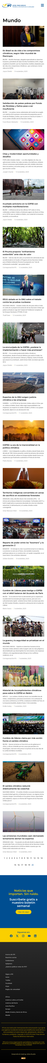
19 (29, 865)
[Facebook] (11, 936)
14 (42, 858)
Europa (7, 1009)
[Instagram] (23, 936)
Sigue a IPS (9, 974)
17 (22, 865)
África (7, 997)
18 (26, 865)
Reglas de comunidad (12, 989)
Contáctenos (9, 960)
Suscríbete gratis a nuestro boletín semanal (23, 903)
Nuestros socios (11, 957)
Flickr (7, 986)
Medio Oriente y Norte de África (16, 1012)
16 (19, 865)
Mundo (7, 1015)
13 (38, 858)
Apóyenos (8, 963)
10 (28, 858)
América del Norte (11, 1003)
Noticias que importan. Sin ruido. (23, 892)
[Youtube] (29, 936)
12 (35, 858)
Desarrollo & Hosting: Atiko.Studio (23, 1054)
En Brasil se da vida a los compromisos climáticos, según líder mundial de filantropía (21, 53)
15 (15, 865)
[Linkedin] (35, 936)
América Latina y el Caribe (14, 1000)
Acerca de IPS (10, 954)
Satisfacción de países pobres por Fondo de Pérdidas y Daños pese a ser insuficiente (22, 106)
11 (31, 858)
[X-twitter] (17, 936)
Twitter (7, 980)
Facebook (8, 983)
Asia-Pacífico (10, 1006)
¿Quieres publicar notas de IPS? (16, 967)
